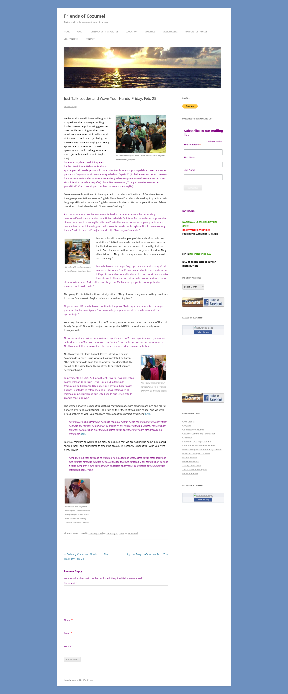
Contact (90, 39)
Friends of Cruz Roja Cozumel (196, 441)
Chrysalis (186, 425)
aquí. (83, 433)
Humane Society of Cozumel (196, 453)
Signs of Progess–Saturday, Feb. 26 (147, 554)
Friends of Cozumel (85, 16)
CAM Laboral (188, 421)
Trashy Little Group (191, 465)
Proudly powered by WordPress (78, 680)
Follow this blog (203, 332)
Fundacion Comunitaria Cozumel (198, 445)
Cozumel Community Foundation (199, 433)
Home (67, 31)
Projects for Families (196, 31)
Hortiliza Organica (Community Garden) (202, 449)
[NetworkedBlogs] (203, 327)
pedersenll (133, 533)
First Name (189, 157)
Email (68, 633)
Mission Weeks (170, 31)
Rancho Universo (190, 461)
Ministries (149, 31)
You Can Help (71, 39)
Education (131, 31)
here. (148, 413)
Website (68, 646)
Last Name (189, 170)
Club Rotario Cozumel (193, 429)
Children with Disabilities (104, 31)
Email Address (192, 144)
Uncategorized (95, 533)
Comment (70, 583)
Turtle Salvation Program (194, 469)
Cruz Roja (187, 437)
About (80, 31)
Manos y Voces (189, 457)
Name (68, 620)
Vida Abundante (190, 473)
